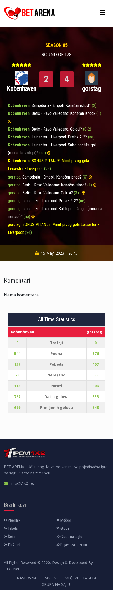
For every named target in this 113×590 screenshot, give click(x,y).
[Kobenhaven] (21, 77)
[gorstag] (91, 77)
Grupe (64, 528)
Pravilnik (13, 520)
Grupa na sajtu (71, 536)
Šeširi (11, 536)
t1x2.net (13, 544)
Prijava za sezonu (73, 544)
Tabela (12, 528)
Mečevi (65, 520)
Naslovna (27, 578)
